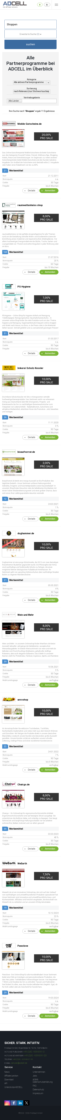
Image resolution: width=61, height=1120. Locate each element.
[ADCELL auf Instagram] (7, 1102)
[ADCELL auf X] (26, 1102)
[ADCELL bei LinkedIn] (20, 1102)
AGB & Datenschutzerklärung (43, 1080)
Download (8, 1079)
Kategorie (31, 79)
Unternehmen (39, 1072)
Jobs (35, 1076)
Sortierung (32, 88)
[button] (30, 44)
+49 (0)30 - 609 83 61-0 (33, 1052)
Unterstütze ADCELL (13, 1087)
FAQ (34, 1086)
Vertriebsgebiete (32, 97)
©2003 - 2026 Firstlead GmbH (30, 1113)
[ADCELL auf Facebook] (14, 1102)
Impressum (38, 1093)
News (7, 1072)
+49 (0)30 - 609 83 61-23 (35, 1055)
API (5, 1083)
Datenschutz (38, 1089)
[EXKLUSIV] (13, 556)
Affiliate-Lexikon (11, 1076)
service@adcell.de (19, 1063)
